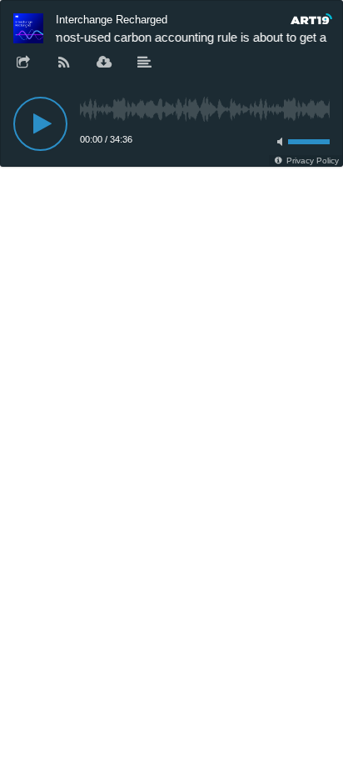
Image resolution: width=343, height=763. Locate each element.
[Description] (145, 63)
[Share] (23, 63)
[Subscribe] (64, 63)
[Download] (104, 63)
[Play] (40, 124)
